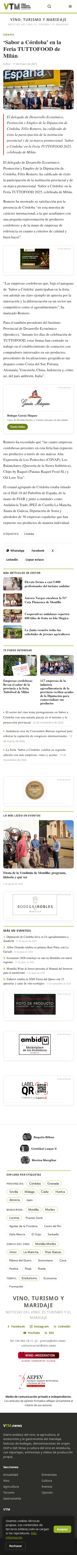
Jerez (13, 1252)
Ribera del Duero (20, 1260)
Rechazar (15, 1546)
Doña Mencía (17, 1234)
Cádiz (45, 1191)
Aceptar (62, 1529)
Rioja (28, 1268)
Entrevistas (49, 1475)
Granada (53, 1183)
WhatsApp (17, 550)
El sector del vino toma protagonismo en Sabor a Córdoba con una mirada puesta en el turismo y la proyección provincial (35, 717)
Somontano (45, 1260)
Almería (14, 1200)
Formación (16, 1286)
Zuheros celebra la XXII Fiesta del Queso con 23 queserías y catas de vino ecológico (33, 981)
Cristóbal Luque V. (44, 1148)
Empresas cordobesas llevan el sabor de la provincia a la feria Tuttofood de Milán (17, 686)
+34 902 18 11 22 (26, 1341)
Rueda (42, 1268)
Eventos (8, 34)
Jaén (29, 1200)
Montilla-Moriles (45, 1244)
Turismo (8, 1492)
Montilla (33, 1209)
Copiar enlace (34, 560)
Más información (21, 1535)
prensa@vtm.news (53, 1341)
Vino (6, 1481)
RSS (51, 1333)
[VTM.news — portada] (17, 6)
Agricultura (11, 1486)
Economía (50, 1278)
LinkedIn (12, 560)
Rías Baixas (53, 1252)
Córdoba (29, 533)
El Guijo (36, 1234)
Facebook (38, 550)
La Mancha (30, 1252)
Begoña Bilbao (44, 1137)
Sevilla (13, 1191)
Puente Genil (34, 1218)
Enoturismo (29, 1278)
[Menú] (70, 6)
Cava (63, 1260)
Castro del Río (52, 1226)
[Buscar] (49, 6)
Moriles (50, 1209)
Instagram (41, 1326)
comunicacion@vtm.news (38, 1345)
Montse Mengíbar (44, 1160)
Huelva (60, 1191)
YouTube (34, 1333)
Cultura (47, 1481)
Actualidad (10, 1475)
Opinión (47, 1492)
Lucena (14, 1218)
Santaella (53, 1234)
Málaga (29, 1191)
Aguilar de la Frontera (23, 1226)
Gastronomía (12, 1498)
